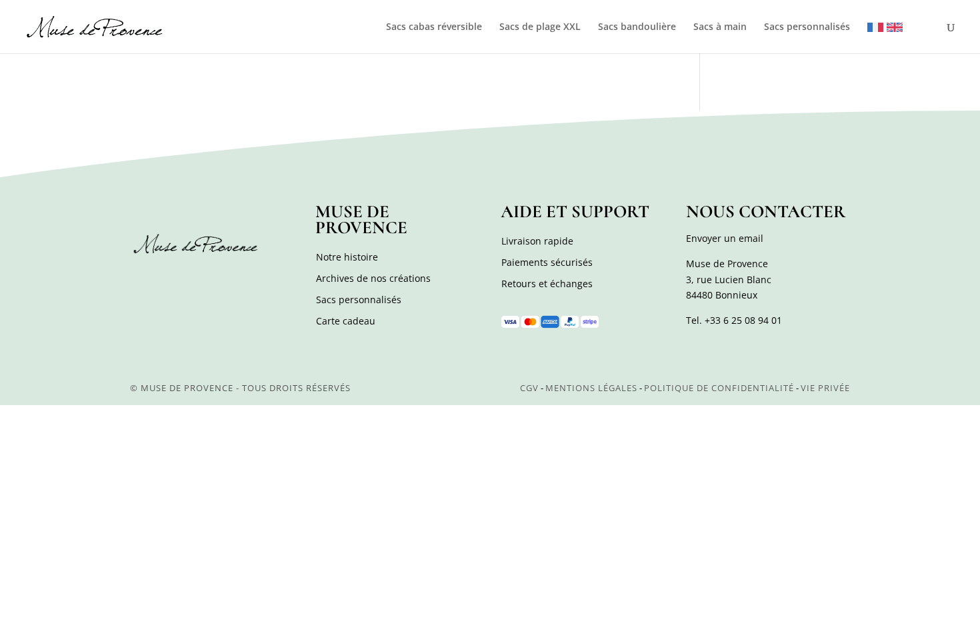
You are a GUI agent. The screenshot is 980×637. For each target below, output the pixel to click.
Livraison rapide (537, 241)
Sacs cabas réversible (434, 27)
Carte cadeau (345, 321)
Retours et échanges (547, 283)
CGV (529, 388)
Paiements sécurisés (547, 262)
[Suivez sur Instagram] (171, 280)
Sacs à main (720, 27)
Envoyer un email (724, 238)
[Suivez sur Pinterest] (201, 280)
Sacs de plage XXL (540, 27)
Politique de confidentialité (719, 388)
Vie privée (825, 388)
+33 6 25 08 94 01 (743, 320)
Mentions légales (591, 388)
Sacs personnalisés (807, 27)
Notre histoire (347, 257)
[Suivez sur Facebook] (142, 280)
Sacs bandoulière (637, 27)
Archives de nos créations (373, 278)
